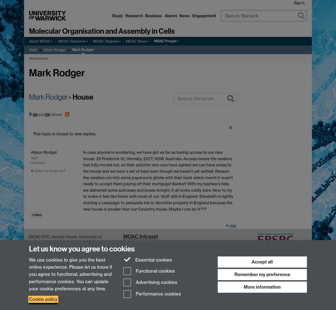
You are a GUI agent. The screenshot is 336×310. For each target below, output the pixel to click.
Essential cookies (153, 260)
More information (262, 287)
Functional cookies (155, 271)
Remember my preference (262, 274)
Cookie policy (43, 299)
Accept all (262, 262)
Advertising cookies (156, 282)
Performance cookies (158, 294)
